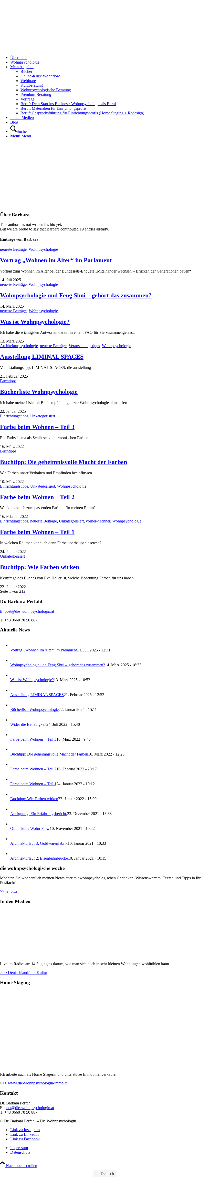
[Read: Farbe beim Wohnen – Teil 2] (14, 764)
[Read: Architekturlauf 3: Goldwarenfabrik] (14, 839)
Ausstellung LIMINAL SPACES (41, 356)
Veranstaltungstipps (84, 346)
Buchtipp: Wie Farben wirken (39, 567)
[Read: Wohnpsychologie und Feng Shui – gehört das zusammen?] (14, 660)
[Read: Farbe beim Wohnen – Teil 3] (14, 734)
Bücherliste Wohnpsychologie (39, 391)
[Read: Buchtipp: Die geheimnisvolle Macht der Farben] (14, 749)
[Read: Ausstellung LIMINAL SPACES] (14, 690)
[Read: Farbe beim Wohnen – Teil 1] (14, 779)
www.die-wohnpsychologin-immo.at (37, 1083)
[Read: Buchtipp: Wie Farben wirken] (14, 794)
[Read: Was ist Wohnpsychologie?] (14, 675)
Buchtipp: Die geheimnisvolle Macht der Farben (63, 462)
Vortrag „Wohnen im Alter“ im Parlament (56, 260)
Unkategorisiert (42, 416)
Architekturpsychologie (19, 346)
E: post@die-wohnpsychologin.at (27, 611)
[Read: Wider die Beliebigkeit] (14, 720)
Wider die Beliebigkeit (28, 724)
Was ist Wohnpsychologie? (35, 321)
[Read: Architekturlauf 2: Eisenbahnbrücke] (14, 853)
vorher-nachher (98, 521)
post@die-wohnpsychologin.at (29, 1107)
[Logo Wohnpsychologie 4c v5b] (38, 25)
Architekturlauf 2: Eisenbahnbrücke (39, 858)
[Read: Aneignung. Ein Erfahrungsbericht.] (14, 809)
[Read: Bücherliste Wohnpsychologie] (14, 705)
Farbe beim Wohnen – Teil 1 (37, 532)
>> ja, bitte (8, 891)
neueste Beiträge (13, 249)
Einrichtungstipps (14, 416)
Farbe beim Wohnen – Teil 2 (37, 497)
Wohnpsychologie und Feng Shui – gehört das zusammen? (76, 295)
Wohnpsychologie (43, 249)
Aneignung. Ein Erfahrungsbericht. (38, 813)
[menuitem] (110, 57)
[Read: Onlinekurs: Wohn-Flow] (14, 824)
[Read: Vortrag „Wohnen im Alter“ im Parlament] (14, 645)
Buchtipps (8, 381)
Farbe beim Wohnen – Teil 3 (37, 427)
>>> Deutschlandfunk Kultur (23, 972)
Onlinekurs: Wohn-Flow (30, 828)
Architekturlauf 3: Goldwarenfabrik (39, 843)
